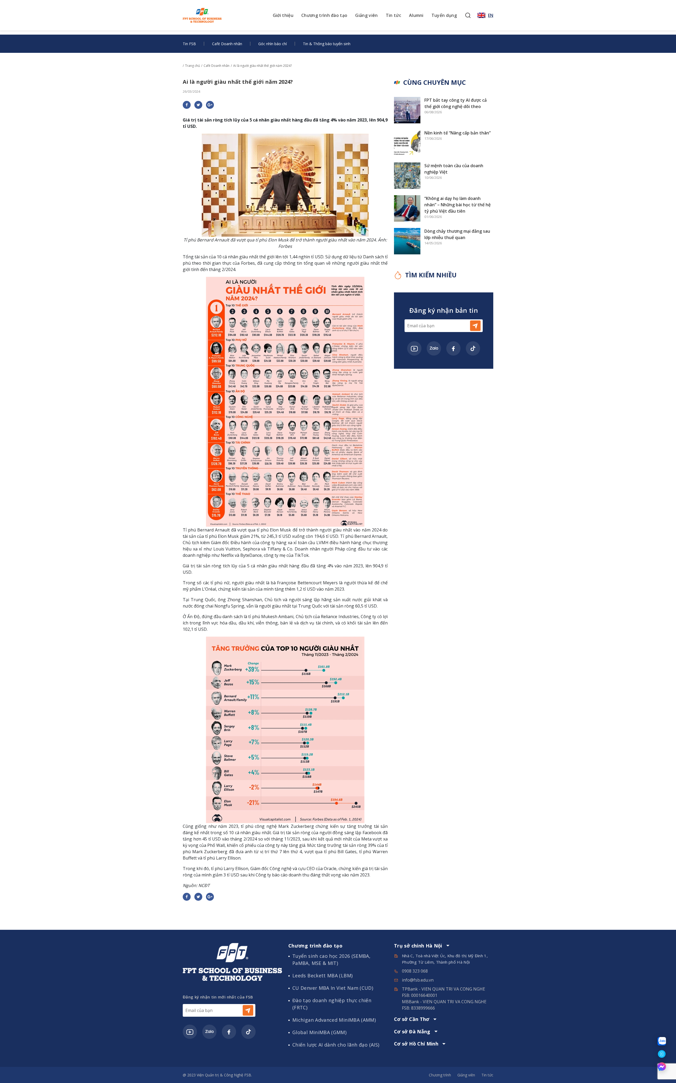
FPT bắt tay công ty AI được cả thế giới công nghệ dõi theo (455, 103)
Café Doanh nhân (227, 43)
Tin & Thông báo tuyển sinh (326, 43)
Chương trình (440, 1074)
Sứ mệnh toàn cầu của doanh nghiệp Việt (453, 169)
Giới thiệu (283, 15)
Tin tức (393, 15)
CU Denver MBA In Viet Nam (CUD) (332, 988)
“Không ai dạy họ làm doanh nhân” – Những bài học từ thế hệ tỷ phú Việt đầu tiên (457, 204)
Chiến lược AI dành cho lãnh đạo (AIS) (335, 1045)
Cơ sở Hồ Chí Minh (416, 1044)
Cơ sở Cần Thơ (411, 1019)
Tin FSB (189, 43)
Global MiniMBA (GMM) (319, 1032)
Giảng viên (366, 15)
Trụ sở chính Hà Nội (418, 946)
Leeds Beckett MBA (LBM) (322, 975)
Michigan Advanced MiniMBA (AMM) (334, 1020)
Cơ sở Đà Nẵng (412, 1032)
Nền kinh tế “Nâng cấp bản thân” (457, 133)
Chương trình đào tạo (324, 15)
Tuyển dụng (444, 15)
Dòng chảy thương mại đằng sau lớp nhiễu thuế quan (457, 234)
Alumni (416, 15)
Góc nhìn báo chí (272, 43)
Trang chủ (192, 65)
